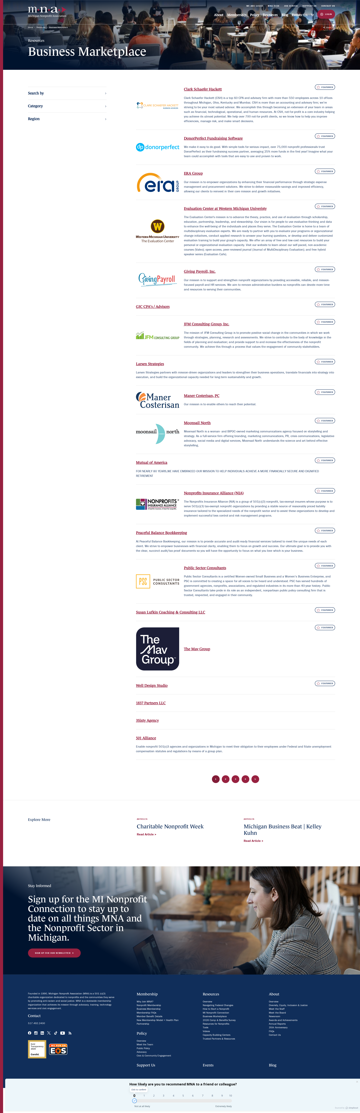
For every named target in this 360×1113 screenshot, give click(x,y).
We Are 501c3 (254, 6)
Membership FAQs (146, 1012)
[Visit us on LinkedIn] (42, 1033)
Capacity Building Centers (216, 1034)
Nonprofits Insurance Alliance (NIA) (214, 493)
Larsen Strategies (150, 364)
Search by (36, 93)
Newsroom (274, 1016)
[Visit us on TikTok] (55, 1033)
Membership (236, 15)
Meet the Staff (276, 1008)
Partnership (143, 1023)
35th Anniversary (278, 1027)
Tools (205, 1027)
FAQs (271, 1031)
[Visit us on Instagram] (36, 1033)
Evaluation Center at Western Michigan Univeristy (225, 208)
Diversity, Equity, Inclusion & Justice (288, 1005)
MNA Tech (273, 6)
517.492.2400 (36, 1023)
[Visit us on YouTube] (62, 1033)
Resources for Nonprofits (216, 1023)
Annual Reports (277, 1023)
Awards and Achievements (283, 1020)
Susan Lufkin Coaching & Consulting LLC (170, 612)
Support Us (309, 6)
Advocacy (142, 1051)
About (218, 15)
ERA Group (193, 173)
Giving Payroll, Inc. (200, 271)
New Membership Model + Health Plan (158, 1020)
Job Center (291, 6)
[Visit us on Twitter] (49, 1033)
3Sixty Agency (147, 720)
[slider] (134, 1101)
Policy (254, 15)
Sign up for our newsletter (53, 953)
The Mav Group (197, 649)
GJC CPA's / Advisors (153, 306)
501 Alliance (146, 738)
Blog (284, 15)
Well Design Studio (152, 685)
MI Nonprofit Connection (216, 1012)
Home (30, 27)
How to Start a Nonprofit (216, 1008)
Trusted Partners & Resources (219, 1038)
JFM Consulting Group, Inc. (206, 324)
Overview (141, 1040)
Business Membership (149, 1008)
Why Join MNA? (145, 1001)
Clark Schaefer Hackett (203, 89)
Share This (330, 27)
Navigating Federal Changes (218, 1005)
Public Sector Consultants (205, 568)
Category (35, 106)
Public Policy (143, 1048)
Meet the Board (277, 1012)
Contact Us (328, 6)
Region (34, 119)
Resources (270, 15)
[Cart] (312, 14)
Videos (206, 1031)
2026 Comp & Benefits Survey (219, 1020)
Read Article (146, 834)
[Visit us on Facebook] (29, 1033)
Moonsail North (197, 423)
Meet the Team (145, 1044)
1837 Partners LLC (151, 703)
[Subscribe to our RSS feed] (70, 1033)
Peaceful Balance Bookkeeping (161, 533)
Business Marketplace (58, 27)
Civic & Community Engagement (154, 1055)
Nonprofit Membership (149, 1005)
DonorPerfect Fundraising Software (213, 138)
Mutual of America (151, 462)
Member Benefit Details (149, 1016)
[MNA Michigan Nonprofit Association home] (49, 12)
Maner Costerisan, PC (201, 396)
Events (297, 15)
